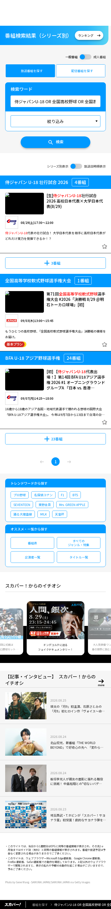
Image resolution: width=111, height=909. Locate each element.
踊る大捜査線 (22, 514)
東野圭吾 (44, 504)
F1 (62, 495)
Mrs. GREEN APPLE (72, 504)
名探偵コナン (43, 495)
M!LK (43, 514)
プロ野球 (19, 495)
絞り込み (55, 121)
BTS (75, 495)
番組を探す (40, 904)
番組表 (32, 543)
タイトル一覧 (78, 557)
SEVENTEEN (21, 504)
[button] (11, 631)
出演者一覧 (32, 557)
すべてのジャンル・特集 (78, 543)
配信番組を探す (82, 70)
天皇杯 (59, 514)
